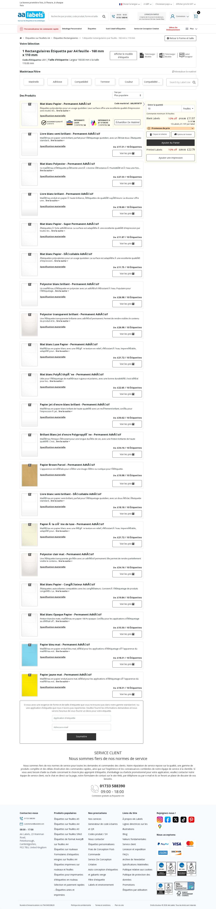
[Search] (103, 16)
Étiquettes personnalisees (101, 844)
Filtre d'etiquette (96, 879)
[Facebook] (168, 819)
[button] (92, 29)
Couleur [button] (129, 81)
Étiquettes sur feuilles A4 (66, 823)
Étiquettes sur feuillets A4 (37, 38)
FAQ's (126, 854)
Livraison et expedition (134, 849)
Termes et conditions (102, 905)
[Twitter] (176, 819)
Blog (125, 834)
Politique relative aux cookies (137, 869)
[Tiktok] (184, 819)
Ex (184, 4)
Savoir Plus (160, 19)
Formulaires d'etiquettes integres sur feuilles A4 (66, 857)
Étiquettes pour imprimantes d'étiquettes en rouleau (68, 877)
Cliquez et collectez (159, 134)
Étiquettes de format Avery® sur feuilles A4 (68, 842)
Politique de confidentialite (81, 905)
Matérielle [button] (34, 81)
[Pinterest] (191, 819)
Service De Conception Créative (99, 862)
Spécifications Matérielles (135, 864)
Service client (129, 844)
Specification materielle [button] (52, 115)
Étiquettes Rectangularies (66, 38)
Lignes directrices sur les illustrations (135, 826)
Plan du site (119, 905)
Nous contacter (96, 839)
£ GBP (147, 4)
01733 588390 (121, 17)
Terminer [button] (105, 81)
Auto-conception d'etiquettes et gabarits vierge (103, 872)
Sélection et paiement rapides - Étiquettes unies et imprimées (69, 889)
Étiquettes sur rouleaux (66, 849)
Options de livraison (184, 134)
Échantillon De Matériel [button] (127, 122)
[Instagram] (160, 819)
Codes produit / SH (98, 834)
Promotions (129, 884)
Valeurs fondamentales (134, 839)
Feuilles (187, 108)
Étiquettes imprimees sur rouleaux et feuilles (67, 867)
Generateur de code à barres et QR (103, 826)
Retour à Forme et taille (181, 38)
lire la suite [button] (62, 110)
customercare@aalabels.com (34, 824)
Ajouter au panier (171, 142)
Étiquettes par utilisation (135, 889)
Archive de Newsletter (134, 859)
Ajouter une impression (171, 157)
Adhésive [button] (57, 81)
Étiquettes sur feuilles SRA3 (68, 834)
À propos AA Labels (133, 818)
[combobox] (182, 82)
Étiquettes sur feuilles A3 (66, 829)
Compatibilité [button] (81, 81)
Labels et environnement (101, 884)
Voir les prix (126, 153)
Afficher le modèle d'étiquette (123, 55)
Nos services (94, 818)
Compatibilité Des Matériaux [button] (153, 81)
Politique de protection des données (136, 877)
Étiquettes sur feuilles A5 (66, 818)
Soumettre (81, 736)
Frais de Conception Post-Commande (101, 852)
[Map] (160, 826)
